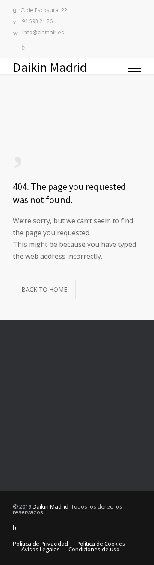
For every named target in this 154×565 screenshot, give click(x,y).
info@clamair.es (43, 33)
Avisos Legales (40, 549)
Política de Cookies (101, 543)
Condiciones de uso (94, 549)
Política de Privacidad (40, 543)
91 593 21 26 (37, 21)
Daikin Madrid (50, 506)
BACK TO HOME (44, 289)
